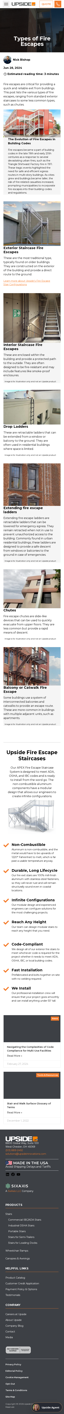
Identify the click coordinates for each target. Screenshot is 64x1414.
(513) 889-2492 (14, 1150)
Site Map (10, 1396)
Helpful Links (17, 1268)
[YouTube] (18, 1174)
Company (13, 1305)
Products (13, 1205)
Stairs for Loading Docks (22, 1242)
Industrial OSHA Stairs (21, 1225)
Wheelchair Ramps (16, 1250)
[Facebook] (13, 1174)
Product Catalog (15, 1277)
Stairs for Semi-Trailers (21, 1237)
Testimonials (12, 1295)
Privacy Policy (13, 1364)
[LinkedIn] (7, 1174)
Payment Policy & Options (21, 1289)
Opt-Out (10, 1384)
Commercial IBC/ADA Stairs (24, 1219)
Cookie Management (17, 1377)
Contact (10, 1331)
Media (9, 1337)
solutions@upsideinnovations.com (25, 1153)
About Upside (13, 1320)
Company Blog (14, 1325)
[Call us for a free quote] (57, 4)
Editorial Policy (14, 1371)
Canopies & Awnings (17, 1258)
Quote (46, 4)
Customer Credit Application (22, 1283)
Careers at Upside (15, 1314)
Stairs (8, 1214)
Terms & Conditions (16, 1390)
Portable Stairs (17, 1231)
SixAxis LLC (14, 1191)
